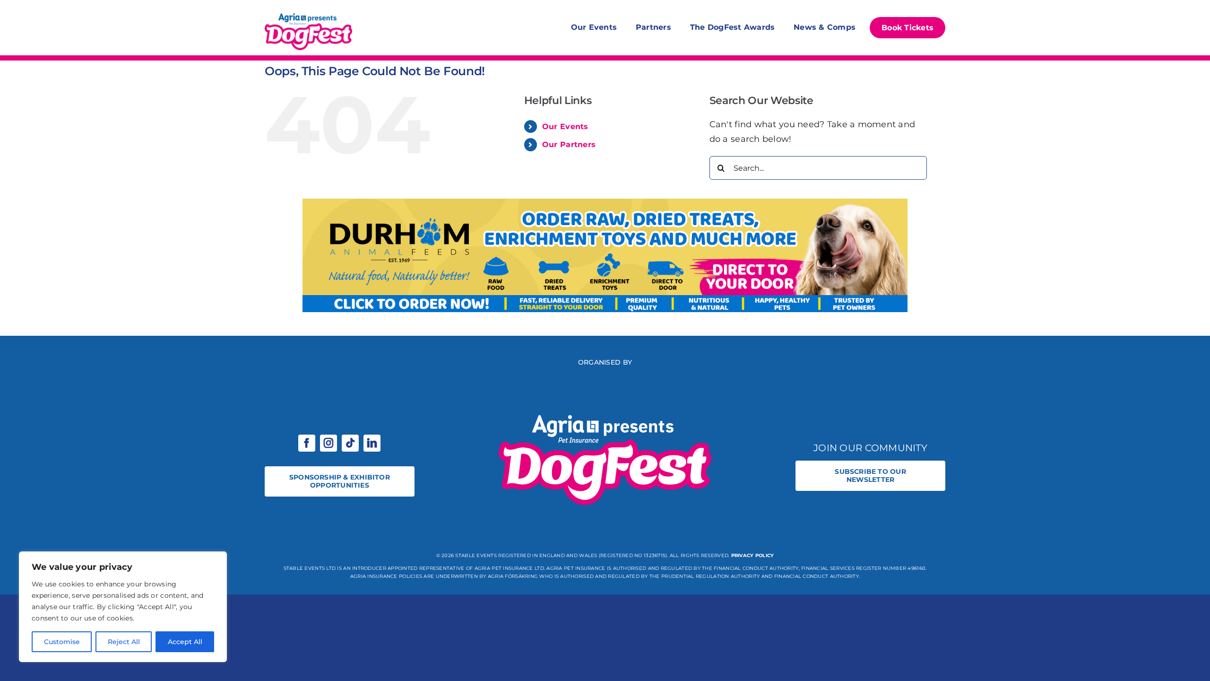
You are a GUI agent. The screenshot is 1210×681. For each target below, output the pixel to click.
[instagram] (328, 443)
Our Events (565, 126)
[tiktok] (350, 443)
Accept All (185, 641)
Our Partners (569, 144)
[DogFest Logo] (308, 14)
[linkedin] (371, 443)
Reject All (124, 641)
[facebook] (306, 443)
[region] (123, 606)
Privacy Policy (752, 555)
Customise (62, 641)
